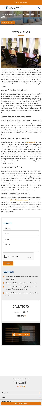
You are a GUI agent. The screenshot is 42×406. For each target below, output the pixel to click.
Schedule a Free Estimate (21, 2)
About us (5, 393)
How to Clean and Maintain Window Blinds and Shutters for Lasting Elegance (22, 278)
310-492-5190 (21, 386)
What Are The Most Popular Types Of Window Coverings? (21, 283)
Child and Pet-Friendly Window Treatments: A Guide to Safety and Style (22, 294)
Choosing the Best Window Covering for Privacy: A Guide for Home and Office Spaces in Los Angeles (22, 288)
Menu (3, 397)
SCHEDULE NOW (22, 334)
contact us (20, 316)
